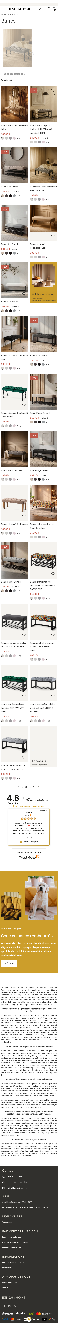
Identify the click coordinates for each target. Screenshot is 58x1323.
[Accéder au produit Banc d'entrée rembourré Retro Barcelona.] (43, 503)
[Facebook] (4, 1306)
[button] (13, 806)
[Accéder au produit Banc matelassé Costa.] (14, 449)
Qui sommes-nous (9, 1282)
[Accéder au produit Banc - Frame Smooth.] (43, 392)
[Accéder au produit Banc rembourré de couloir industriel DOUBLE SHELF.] (14, 622)
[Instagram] (10, 1306)
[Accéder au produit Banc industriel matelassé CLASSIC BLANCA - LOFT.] (14, 744)
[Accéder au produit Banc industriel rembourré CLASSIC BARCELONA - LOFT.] (43, 622)
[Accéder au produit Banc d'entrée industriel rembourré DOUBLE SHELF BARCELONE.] (43, 560)
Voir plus (9, 963)
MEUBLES (5, 14)
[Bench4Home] (15, 1306)
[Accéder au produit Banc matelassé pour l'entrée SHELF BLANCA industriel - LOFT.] (43, 104)
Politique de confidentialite (13, 1262)
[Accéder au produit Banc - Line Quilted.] (43, 334)
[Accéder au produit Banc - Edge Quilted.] (43, 449)
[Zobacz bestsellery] (43, 282)
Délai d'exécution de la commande (16, 1242)
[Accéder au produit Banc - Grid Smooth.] (14, 223)
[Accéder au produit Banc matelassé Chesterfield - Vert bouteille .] (14, 392)
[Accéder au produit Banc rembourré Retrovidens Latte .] (43, 218)
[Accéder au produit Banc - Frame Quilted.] (14, 560)
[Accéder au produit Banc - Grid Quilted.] (14, 165)
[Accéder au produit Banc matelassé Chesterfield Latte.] (14, 104)
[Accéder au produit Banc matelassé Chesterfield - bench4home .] (43, 165)
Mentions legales (9, 1267)
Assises (15, 14)
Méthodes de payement (11, 1247)
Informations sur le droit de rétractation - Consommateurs (25, 1207)
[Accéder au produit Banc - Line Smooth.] (14, 280)
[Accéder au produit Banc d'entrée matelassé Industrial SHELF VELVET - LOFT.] (14, 683)
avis (35, 800)
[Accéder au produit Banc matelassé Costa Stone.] (14, 503)
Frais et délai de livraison (12, 1237)
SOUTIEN (5, 1287)
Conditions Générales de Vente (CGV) (17, 1202)
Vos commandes (8, 1222)
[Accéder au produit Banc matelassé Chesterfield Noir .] (14, 334)
